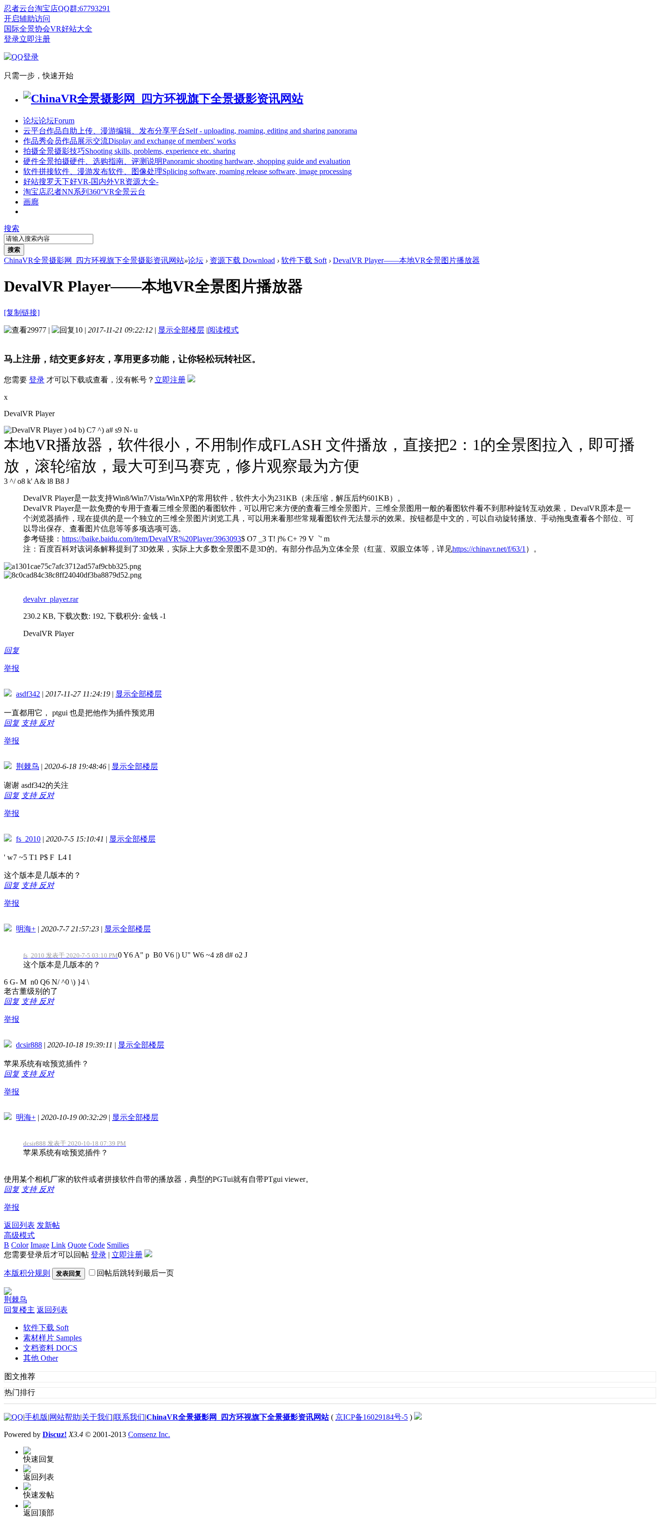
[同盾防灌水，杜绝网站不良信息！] (418, 1417)
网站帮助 (64, 1417)
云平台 (190, 131)
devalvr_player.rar (50, 599)
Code (96, 1245)
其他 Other (40, 1358)
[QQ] (13, 1417)
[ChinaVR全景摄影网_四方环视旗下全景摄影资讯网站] (163, 98)
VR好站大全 (71, 29)
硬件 (186, 161)
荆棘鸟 (27, 766)
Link (58, 1245)
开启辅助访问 (27, 19)
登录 (11, 39)
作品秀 (129, 141)
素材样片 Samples (52, 1338)
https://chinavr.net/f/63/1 (489, 549)
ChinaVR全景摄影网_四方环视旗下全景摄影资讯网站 (94, 260)
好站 (90, 181)
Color (20, 1245)
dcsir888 (29, 1045)
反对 (46, 723)
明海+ (26, 929)
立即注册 (34, 39)
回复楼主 (19, 1310)
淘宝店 (84, 192)
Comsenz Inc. (149, 1434)
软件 (187, 171)
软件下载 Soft (304, 260)
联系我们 (129, 1417)
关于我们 (97, 1417)
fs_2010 (28, 839)
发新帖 (48, 1225)
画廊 (31, 202)
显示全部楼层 (181, 330)
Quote (77, 1245)
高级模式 (19, 1235)
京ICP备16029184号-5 (371, 1417)
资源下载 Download (242, 260)
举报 (11, 668)
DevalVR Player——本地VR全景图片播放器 (406, 260)
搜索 (11, 228)
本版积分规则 (27, 1273)
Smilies (118, 1245)
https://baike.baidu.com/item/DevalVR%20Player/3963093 (151, 539)
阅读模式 (223, 330)
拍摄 (129, 151)
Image (39, 1245)
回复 (11, 650)
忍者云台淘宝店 (31, 8)
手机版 (36, 1417)
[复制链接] (22, 312)
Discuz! (55, 1434)
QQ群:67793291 (84, 8)
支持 (30, 723)
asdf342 (28, 694)
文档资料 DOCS (50, 1348)
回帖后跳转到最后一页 (135, 1273)
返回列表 (19, 1225)
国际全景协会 (27, 29)
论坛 (48, 120)
